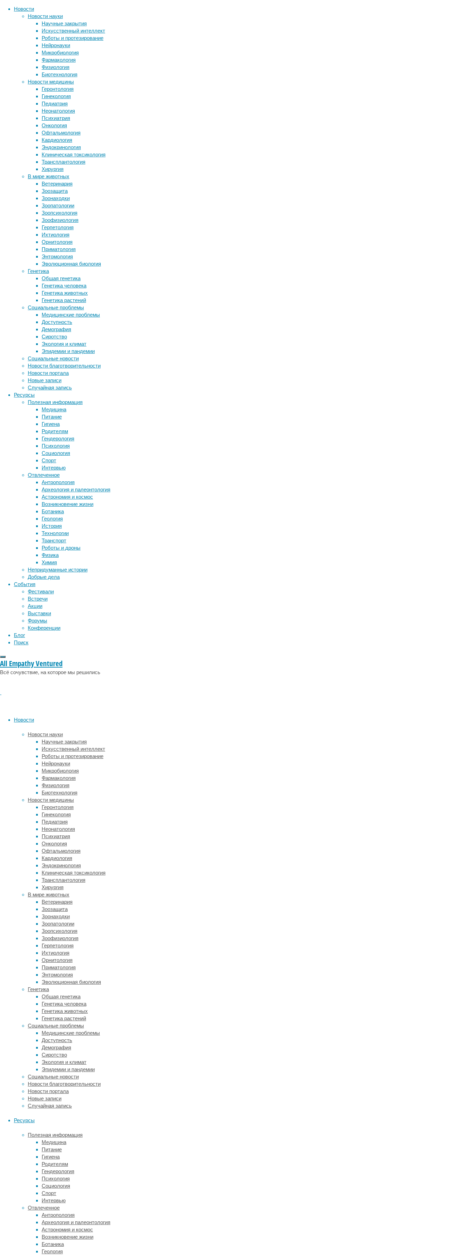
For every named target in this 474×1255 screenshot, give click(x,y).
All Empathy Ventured (31, 663)
